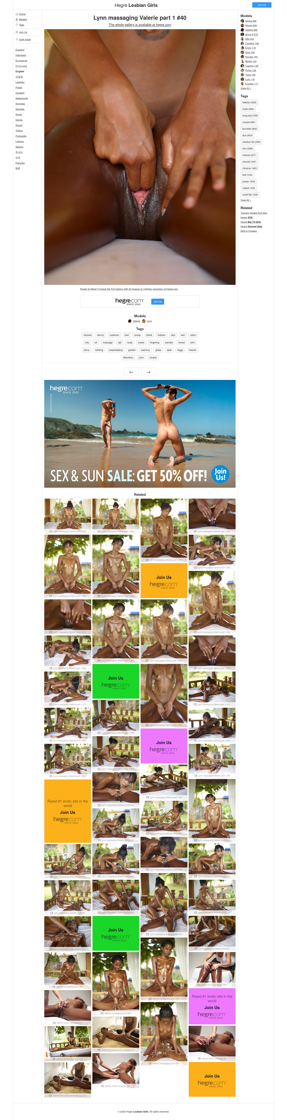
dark (169, 350)
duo (173, 335)
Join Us (262, 5)
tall (119, 342)
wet (183, 335)
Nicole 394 (251, 25)
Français (20, 163)
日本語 (19, 76)
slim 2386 (247, 148)
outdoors (114, 335)
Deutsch (20, 93)
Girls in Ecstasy (249, 231)
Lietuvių (20, 141)
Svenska (20, 103)
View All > (246, 88)
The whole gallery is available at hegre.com (140, 24)
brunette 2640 (249, 128)
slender (169, 342)
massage (108, 342)
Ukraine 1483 (249, 168)
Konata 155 (251, 57)
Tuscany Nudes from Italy (254, 213)
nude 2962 (248, 109)
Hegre (136, 4)
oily (87, 342)
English (20, 71)
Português (21, 136)
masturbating (116, 350)
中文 (18, 157)
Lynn (149, 321)
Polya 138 (250, 70)
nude (129, 342)
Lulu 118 (250, 79)
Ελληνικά (21, 66)
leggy (180, 350)
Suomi (19, 125)
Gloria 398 (250, 21)
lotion (193, 335)
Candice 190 (252, 43)
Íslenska (20, 109)
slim (192, 342)
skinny (100, 335)
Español (20, 49)
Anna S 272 (251, 34)
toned (182, 342)
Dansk (19, 120)
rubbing (99, 350)
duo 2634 (247, 135)
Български (21, 60)
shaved (87, 335)
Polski (19, 87)
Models (23, 19)
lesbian (161, 335)
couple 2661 (249, 122)
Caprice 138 (251, 66)
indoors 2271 (249, 155)
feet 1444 (247, 174)
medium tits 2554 (251, 142)
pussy (137, 335)
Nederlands (22, 98)
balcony (145, 350)
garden (132, 350)
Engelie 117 (251, 83)
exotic (141, 342)
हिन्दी (18, 168)
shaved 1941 (249, 161)
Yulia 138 (250, 74)
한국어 (19, 152)
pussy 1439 (248, 181)
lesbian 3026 (249, 102)
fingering (154, 342)
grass (158, 350)
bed (127, 335)
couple (153, 357)
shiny (86, 350)
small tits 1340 (250, 194)
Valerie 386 (251, 30)
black (149, 335)
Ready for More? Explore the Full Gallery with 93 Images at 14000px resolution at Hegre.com (129, 289)
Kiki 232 (249, 39)
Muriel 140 (251, 61)
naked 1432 (248, 188)
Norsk (19, 114)
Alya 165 (250, 52)
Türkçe (19, 130)
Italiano (19, 146)
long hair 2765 (250, 115)
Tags (21, 24)
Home (22, 14)
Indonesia (21, 55)
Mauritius (128, 357)
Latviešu (20, 82)
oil (96, 342)
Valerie (136, 321)
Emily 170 (250, 48)
